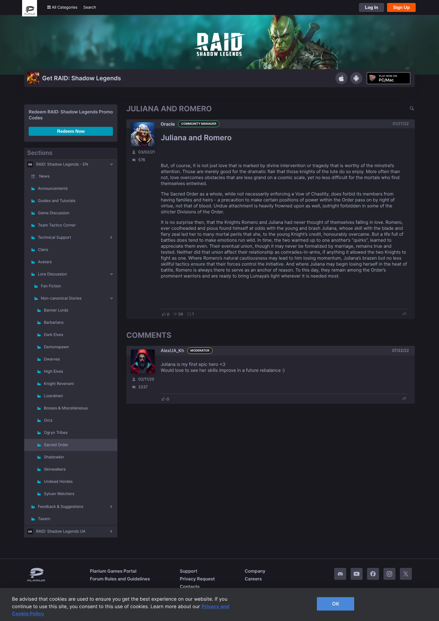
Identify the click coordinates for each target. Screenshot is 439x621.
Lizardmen (53, 396)
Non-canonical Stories (61, 298)
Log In (371, 7)
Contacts (189, 586)
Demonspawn (56, 347)
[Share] (404, 314)
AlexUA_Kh (172, 350)
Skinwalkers (55, 469)
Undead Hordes (58, 481)
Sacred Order (56, 445)
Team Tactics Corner (57, 225)
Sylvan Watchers (59, 493)
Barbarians (54, 322)
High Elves (53, 371)
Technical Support (54, 237)
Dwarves (52, 359)
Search (89, 7)
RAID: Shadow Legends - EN (62, 164)
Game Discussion (54, 213)
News (44, 176)
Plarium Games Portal (113, 571)
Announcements (53, 188)
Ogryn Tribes (55, 432)
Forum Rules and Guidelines (120, 579)
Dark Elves (53, 334)
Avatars (45, 262)
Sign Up (401, 7)
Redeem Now (71, 131)
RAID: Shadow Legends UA (60, 531)
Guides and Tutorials (57, 200)
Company (255, 571)
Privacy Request (197, 579)
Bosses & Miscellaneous (66, 408)
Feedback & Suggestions (60, 506)
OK (335, 604)
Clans (43, 249)
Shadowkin (54, 457)
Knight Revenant (59, 383)
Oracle (168, 124)
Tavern (44, 519)
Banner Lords (56, 310)
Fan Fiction (51, 286)
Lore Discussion (52, 274)
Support (188, 571)
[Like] (164, 314)
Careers (253, 579)
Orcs (48, 420)
